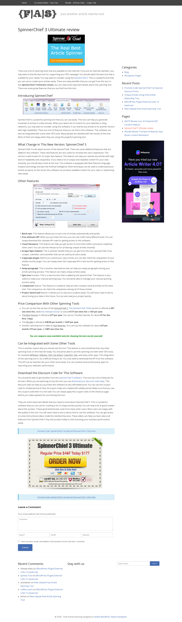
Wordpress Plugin (132, 75)
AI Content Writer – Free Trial (46, 3)
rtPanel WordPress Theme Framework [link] (110, 616)
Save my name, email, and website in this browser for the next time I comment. (53, 541)
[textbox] (65, 524)
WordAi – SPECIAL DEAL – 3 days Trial (80, 3)
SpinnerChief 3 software (70, 377)
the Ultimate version (50, 311)
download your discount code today (88, 381)
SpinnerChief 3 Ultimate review (138, 128)
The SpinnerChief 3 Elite (80, 308)
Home (24, 3)
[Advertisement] (143, 44)
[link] (37, 14)
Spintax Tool (26, 575)
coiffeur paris (26, 589)
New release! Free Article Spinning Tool (142, 108)
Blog (126, 72)
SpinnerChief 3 (81, 77)
